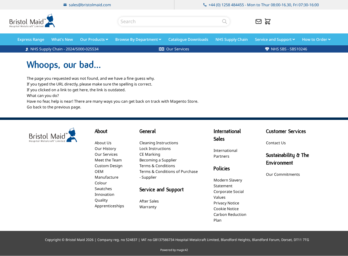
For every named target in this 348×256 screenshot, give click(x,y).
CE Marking (149, 154)
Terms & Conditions (157, 165)
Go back (34, 107)
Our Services (106, 154)
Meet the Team (108, 160)
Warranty (147, 206)
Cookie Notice (226, 208)
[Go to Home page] (32, 20)
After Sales (149, 201)
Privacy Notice (226, 203)
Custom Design (108, 165)
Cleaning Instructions (158, 142)
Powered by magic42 (174, 250)
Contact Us (276, 142)
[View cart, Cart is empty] (267, 21)
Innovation (104, 194)
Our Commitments (283, 174)
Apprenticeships (109, 205)
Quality (101, 200)
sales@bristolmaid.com (90, 4)
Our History (105, 148)
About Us (103, 142)
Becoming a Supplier (158, 160)
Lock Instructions (155, 148)
